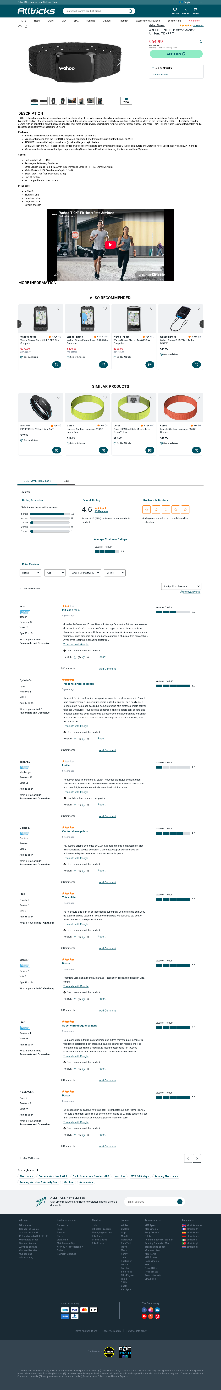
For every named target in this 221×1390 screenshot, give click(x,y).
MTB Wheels (151, 1229)
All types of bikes (28, 1246)
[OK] (179, 1201)
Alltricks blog (26, 1257)
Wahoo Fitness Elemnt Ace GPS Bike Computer (132, 342)
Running (91, 20)
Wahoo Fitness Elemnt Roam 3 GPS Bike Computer (87, 342)
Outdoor (107, 20)
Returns (61, 1232)
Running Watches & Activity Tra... (39, 1182)
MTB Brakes (151, 1257)
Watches (120, 1176)
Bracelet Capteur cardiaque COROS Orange (178, 430)
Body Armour (152, 1232)
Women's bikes (152, 1250)
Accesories (86, 1182)
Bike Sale (97, 1236)
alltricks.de (193, 1236)
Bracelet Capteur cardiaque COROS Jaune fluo (85, 430)
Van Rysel (126, 1289)
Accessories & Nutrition (148, 20)
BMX (76, 20)
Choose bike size (28, 1250)
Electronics (26, 1176)
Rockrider (126, 1261)
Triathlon (123, 20)
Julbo (124, 1257)
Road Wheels (152, 1261)
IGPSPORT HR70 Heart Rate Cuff (37, 429)
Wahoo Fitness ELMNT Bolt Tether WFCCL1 (177, 342)
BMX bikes (150, 1279)
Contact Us (62, 1225)
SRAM (124, 1282)
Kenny (124, 1254)
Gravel (51, 20)
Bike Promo (98, 1243)
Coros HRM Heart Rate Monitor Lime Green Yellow (132, 430)
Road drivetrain (153, 1275)
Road (37, 20)
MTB (24, 20)
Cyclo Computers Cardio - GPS (91, 1176)
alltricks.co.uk (194, 1225)
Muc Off (125, 1236)
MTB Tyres (150, 1225)
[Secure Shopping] (79, 1313)
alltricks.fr (192, 1229)
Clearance (194, 20)
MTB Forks (150, 1254)
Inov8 (124, 1246)
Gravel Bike (151, 1268)
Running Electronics (166, 1176)
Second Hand (174, 20)
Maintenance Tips (66, 1243)
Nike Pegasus (128, 1275)
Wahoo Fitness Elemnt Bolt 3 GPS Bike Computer (39, 342)
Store (60, 1236)
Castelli (125, 1229)
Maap (124, 1250)
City (64, 20)
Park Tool (126, 1243)
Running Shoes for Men (157, 1243)
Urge (123, 1232)
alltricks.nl (192, 1246)
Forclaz (125, 1268)
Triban (124, 1264)
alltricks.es (193, 1232)
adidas (124, 1225)
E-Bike (148, 1236)
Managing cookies (102, 1232)
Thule (124, 1279)
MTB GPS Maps (140, 1176)
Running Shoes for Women (159, 1239)
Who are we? (26, 1225)
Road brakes (151, 1271)
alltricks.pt (192, 1243)
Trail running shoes (155, 1246)
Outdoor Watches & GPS (53, 1176)
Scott (124, 1286)
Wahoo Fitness (157, 25)
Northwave (126, 1239)
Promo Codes (99, 1239)
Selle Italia (126, 1271)
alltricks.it (192, 1239)
